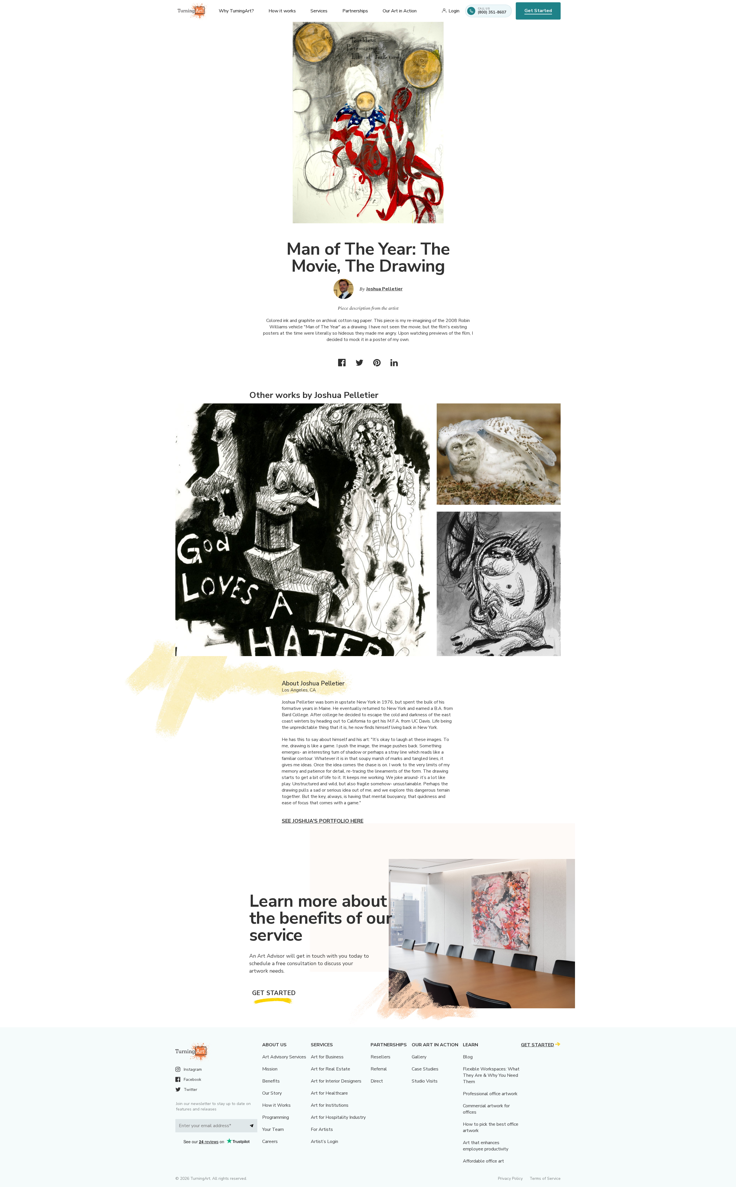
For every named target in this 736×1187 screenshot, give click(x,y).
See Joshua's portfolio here (322, 821)
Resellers (380, 1057)
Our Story (272, 1093)
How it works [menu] (282, 11)
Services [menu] (318, 11)
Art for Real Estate (330, 1069)
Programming (275, 1117)
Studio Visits (425, 1081)
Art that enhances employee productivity (485, 1146)
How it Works (276, 1105)
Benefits (271, 1081)
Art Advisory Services (284, 1057)
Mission (269, 1069)
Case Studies (425, 1069)
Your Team (273, 1129)
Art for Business (327, 1057)
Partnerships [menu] (355, 11)
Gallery (419, 1057)
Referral (379, 1069)
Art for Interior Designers (336, 1081)
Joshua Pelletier (384, 289)
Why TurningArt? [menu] (236, 11)
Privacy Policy (510, 1178)
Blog (468, 1057)
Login (453, 11)
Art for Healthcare (329, 1093)
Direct (377, 1081)
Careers (270, 1141)
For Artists (322, 1129)
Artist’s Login (324, 1141)
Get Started (538, 10)
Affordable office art (483, 1161)
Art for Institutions (329, 1105)
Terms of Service (545, 1178)
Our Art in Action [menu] (400, 11)
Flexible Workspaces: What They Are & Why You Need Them (491, 1075)
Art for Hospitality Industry (338, 1117)
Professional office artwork (490, 1094)
